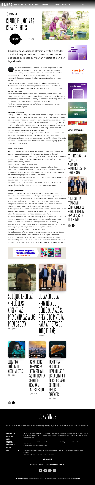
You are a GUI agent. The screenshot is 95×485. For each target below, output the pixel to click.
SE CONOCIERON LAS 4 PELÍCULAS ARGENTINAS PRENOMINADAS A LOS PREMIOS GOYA (22, 310)
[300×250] (77, 81)
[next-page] (13, 402)
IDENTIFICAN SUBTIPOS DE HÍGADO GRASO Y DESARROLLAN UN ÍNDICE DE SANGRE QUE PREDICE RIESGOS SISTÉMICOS (57, 378)
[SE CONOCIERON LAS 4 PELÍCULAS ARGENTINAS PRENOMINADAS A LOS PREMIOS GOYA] (22, 277)
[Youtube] (54, 470)
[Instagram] (45, 470)
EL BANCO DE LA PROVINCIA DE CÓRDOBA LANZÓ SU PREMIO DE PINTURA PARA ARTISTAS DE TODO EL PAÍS (51, 313)
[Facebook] (40, 470)
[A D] (15, 39)
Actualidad (13, 14)
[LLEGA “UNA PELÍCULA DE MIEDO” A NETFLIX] (16, 349)
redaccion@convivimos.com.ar (52, 464)
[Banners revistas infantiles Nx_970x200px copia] (37, 261)
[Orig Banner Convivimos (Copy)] (77, 126)
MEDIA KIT (47, 459)
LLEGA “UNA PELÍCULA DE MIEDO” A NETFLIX (16, 366)
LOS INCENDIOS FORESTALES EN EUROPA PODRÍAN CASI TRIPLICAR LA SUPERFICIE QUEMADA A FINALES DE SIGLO (37, 376)
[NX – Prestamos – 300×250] (77, 100)
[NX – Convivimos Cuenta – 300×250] (77, 62)
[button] (83, 4)
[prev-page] (9, 402)
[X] (50, 470)
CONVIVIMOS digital (22, 478)
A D (22, 39)
